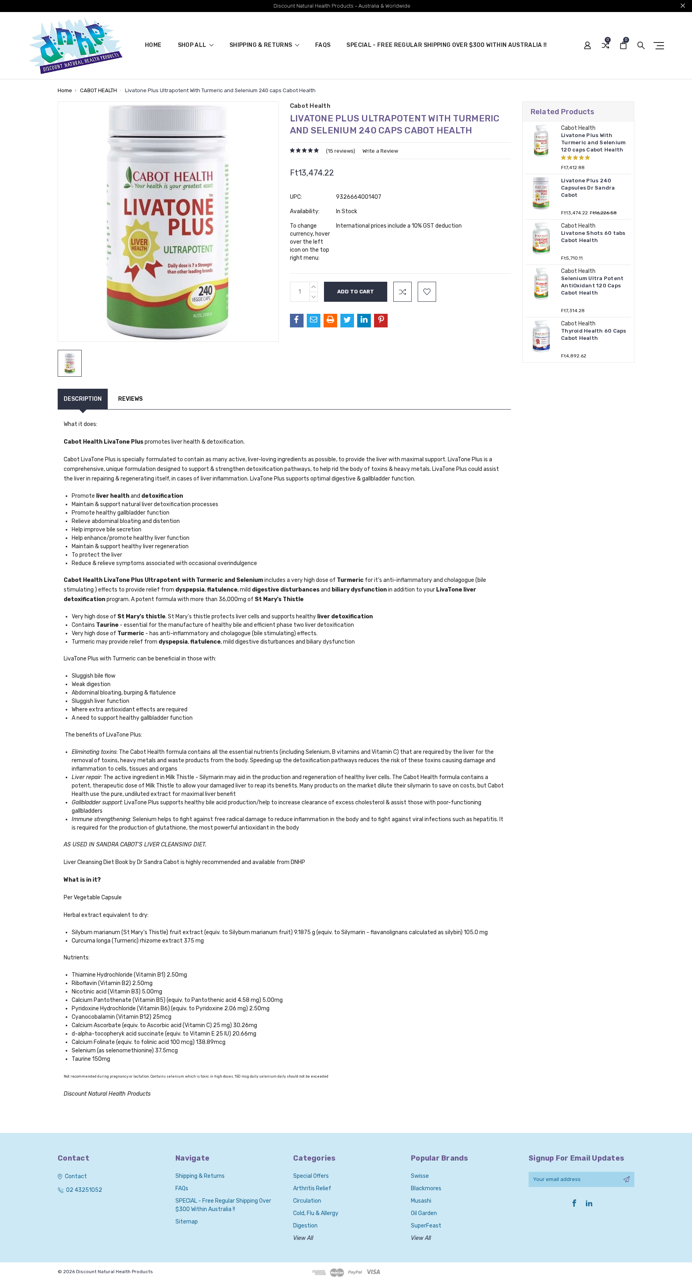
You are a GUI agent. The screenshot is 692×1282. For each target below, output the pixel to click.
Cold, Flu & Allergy (315, 1213)
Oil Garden (424, 1213)
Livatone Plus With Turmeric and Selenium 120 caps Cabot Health (593, 142)
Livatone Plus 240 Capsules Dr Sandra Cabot (588, 188)
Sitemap (186, 1221)
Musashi (421, 1200)
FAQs (322, 45)
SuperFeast (426, 1225)
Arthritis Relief (312, 1188)
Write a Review (380, 151)
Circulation (307, 1200)
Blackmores (426, 1188)
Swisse (420, 1176)
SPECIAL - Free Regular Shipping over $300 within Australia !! (446, 45)
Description (83, 399)
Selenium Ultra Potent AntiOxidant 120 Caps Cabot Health (592, 285)
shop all (193, 45)
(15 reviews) (340, 151)
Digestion (305, 1225)
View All (303, 1238)
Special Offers (311, 1176)
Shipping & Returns (261, 45)
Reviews (130, 399)
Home (153, 45)
